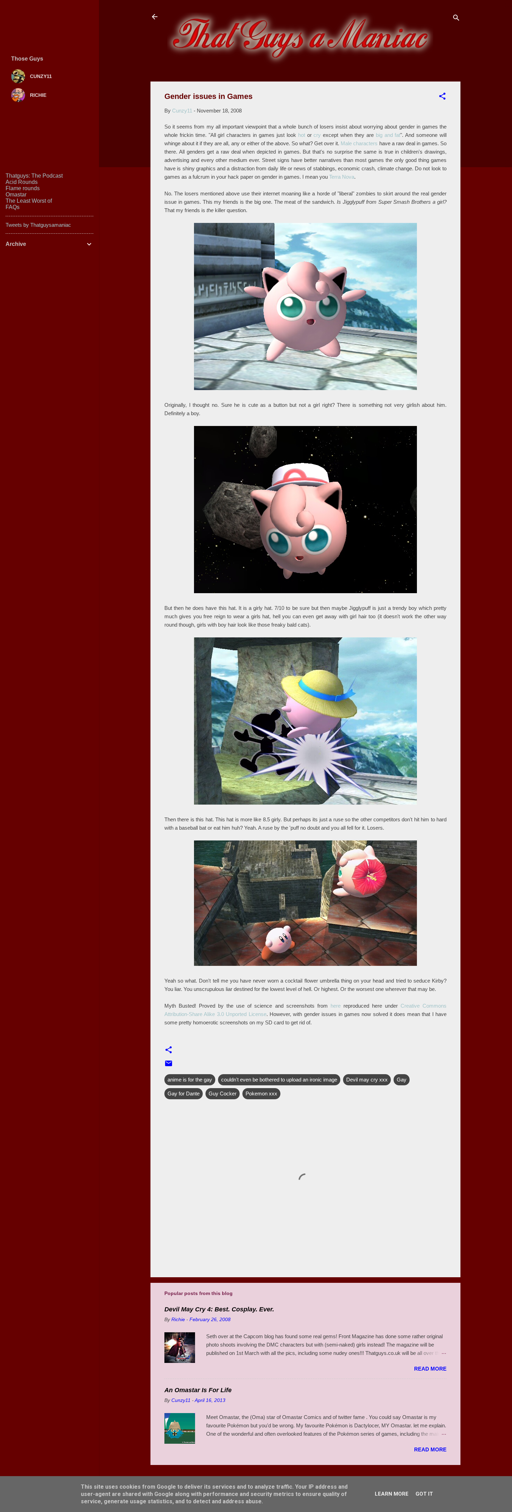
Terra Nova (341, 177)
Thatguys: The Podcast (34, 176)
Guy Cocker (222, 1093)
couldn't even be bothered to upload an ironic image (279, 1080)
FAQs (13, 207)
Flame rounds (23, 188)
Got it (424, 1494)
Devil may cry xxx (367, 1080)
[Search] (456, 19)
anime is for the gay (190, 1080)
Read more (430, 1369)
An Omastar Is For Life (198, 1390)
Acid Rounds (22, 182)
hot (301, 135)
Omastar (16, 194)
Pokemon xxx (261, 1093)
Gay (401, 1080)
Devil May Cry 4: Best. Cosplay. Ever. (219, 1309)
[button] (442, 97)
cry (317, 135)
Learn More (392, 1494)
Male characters (359, 143)
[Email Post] (168, 1066)
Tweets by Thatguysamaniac (38, 225)
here (336, 1006)
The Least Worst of (29, 201)
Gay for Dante (184, 1093)
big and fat (388, 135)
